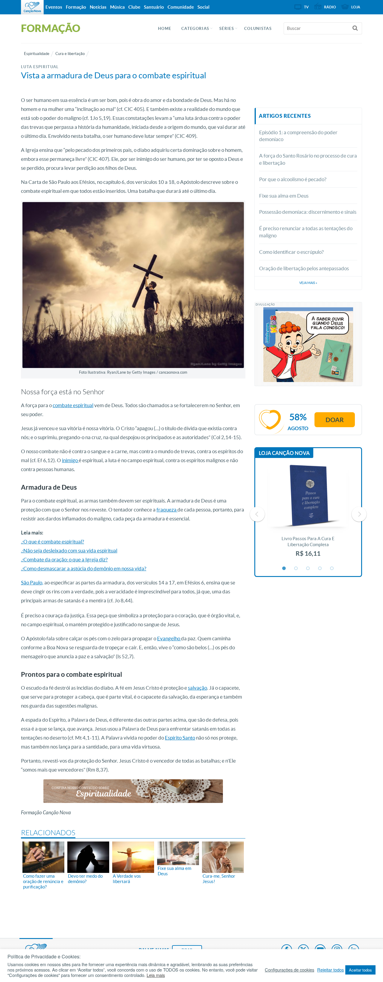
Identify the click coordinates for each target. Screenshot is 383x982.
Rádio (330, 7)
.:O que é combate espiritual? (52, 541)
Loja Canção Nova (284, 453)
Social (203, 7)
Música (117, 7)
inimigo (70, 460)
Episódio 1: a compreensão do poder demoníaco (298, 135)
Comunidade (181, 7)
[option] (308, 514)
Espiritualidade (36, 53)
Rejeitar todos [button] (330, 969)
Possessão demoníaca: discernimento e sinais (307, 212)
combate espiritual (73, 405)
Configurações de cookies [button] (289, 969)
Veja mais (308, 283)
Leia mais (156, 975)
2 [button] (296, 568)
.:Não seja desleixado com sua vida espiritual (69, 550)
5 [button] (332, 568)
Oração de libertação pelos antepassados (304, 268)
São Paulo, (32, 582)
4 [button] (320, 568)
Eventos (53, 7)
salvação (197, 688)
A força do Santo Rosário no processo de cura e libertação (308, 159)
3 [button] (308, 568)
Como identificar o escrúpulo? (291, 252)
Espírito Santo (180, 737)
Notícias (98, 7)
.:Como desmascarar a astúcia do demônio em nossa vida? (83, 568)
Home (164, 28)
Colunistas (258, 28)
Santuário (154, 7)
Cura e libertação (70, 53)
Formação (76, 7)
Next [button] (359, 514)
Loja (355, 7)
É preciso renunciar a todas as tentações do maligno (305, 231)
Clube (134, 7)
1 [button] (284, 568)
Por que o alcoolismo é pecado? (292, 179)
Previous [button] (257, 514)
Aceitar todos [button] (360, 970)
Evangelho (169, 638)
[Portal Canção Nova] (32, 7)
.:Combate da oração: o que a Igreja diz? (64, 559)
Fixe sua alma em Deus (283, 195)
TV (306, 7)
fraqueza (166, 509)
